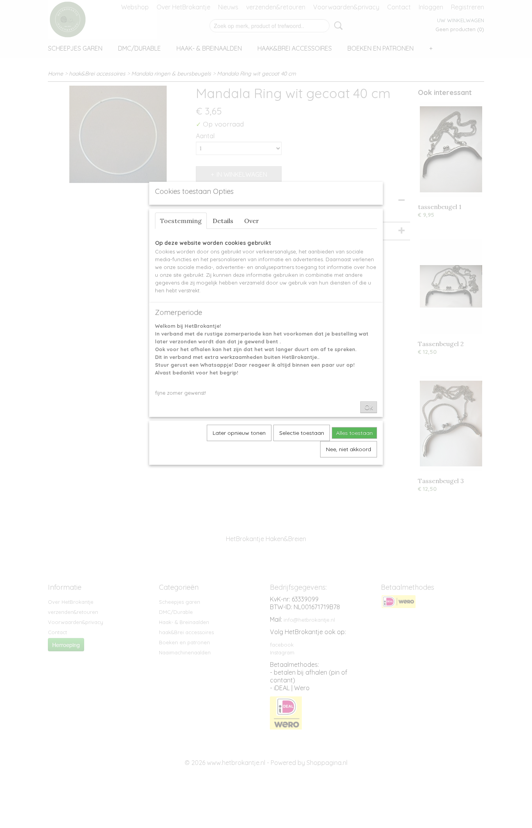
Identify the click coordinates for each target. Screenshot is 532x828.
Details (223, 221)
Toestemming (181, 221)
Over (251, 221)
